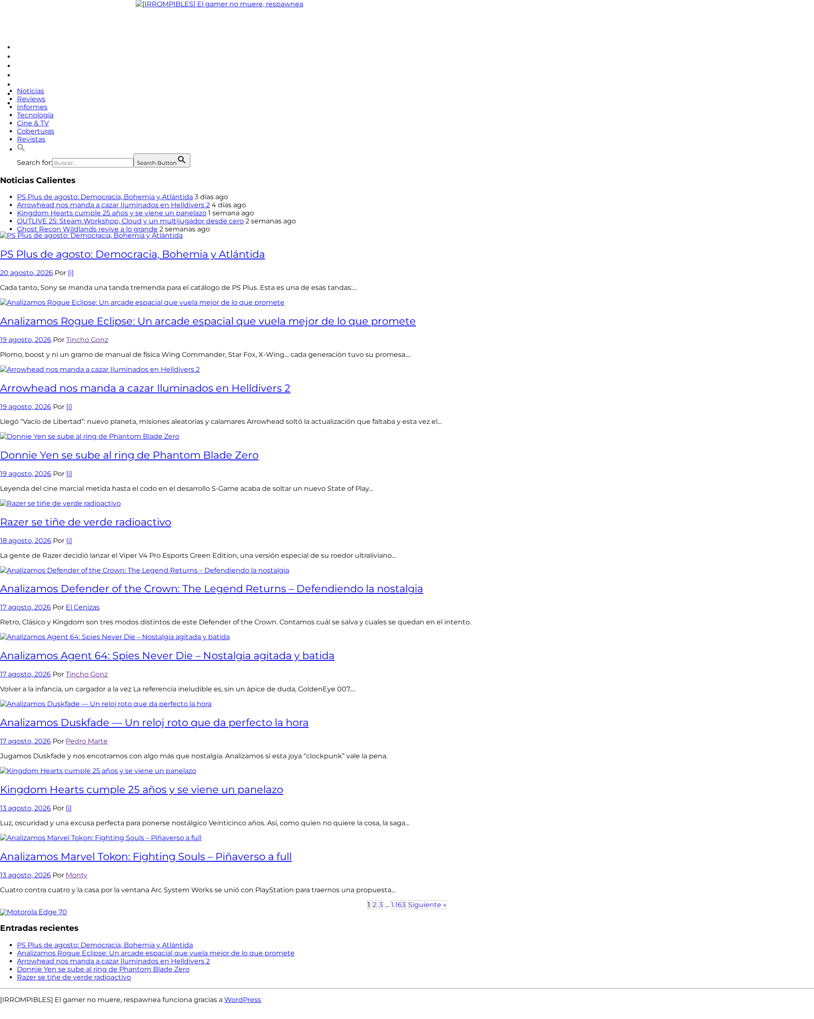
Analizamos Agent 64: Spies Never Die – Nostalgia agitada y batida (167, 655)
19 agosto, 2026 (25, 340)
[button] (21, 149)
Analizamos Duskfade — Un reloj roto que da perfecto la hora (154, 722)
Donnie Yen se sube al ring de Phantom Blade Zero (129, 455)
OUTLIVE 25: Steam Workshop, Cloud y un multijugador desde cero (130, 221)
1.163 (398, 905)
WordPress (242, 1000)
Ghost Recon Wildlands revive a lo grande (87, 229)
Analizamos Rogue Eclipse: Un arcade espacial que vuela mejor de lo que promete (208, 321)
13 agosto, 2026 (25, 808)
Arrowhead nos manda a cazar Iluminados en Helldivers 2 (113, 205)
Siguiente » (427, 905)
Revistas (31, 139)
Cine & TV (33, 123)
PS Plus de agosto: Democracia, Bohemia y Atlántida (105, 197)
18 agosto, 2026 (25, 541)
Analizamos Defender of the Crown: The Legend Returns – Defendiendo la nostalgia (211, 588)
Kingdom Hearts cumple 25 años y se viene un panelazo (111, 213)
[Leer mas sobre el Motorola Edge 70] (33, 912)
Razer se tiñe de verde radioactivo (85, 522)
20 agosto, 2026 (26, 273)
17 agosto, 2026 (25, 607)
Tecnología (35, 115)
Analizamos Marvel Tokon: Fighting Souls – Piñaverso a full (146, 856)
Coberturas (35, 131)
